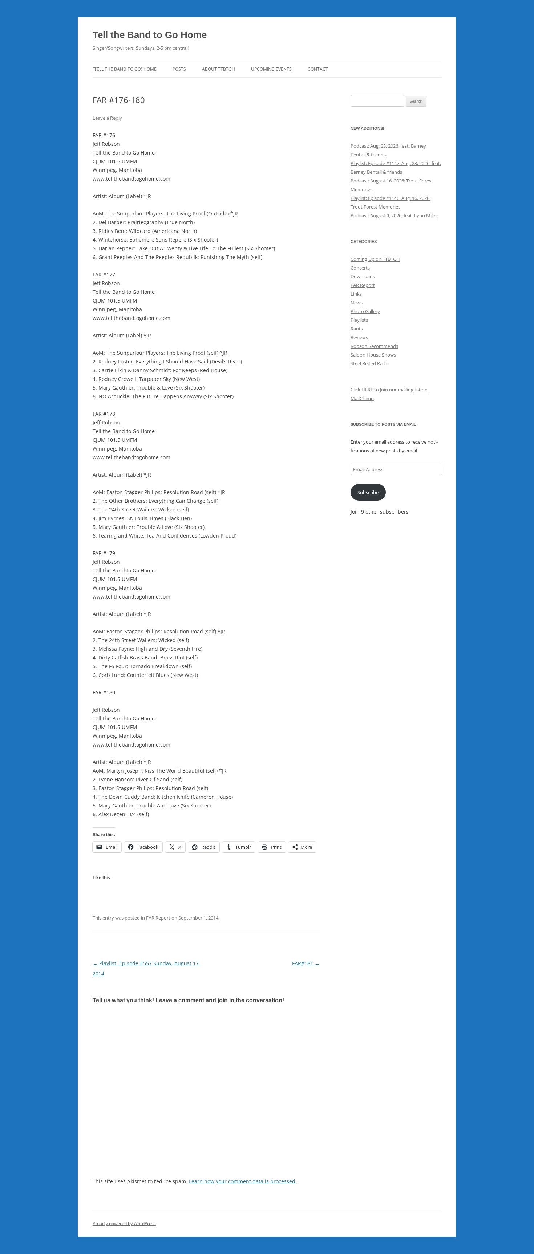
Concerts (360, 267)
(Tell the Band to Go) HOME (125, 69)
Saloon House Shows (373, 354)
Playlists (359, 320)
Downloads (363, 276)
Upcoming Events (271, 69)
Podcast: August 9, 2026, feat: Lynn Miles (394, 215)
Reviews (359, 337)
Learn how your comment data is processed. (243, 1181)
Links (356, 294)
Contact (318, 69)
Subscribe (368, 492)
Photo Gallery (365, 311)
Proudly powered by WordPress (124, 1223)
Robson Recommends (374, 346)
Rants (357, 328)
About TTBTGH (218, 69)
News (357, 302)
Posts (179, 69)
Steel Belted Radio (370, 363)
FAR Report (158, 917)
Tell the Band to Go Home (150, 34)
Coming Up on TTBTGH (375, 259)
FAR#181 (306, 963)
